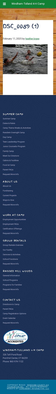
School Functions (10, 259)
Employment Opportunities (14, 219)
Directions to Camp (11, 304)
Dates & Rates (9, 123)
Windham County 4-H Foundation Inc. (28, 386)
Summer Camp (9, 119)
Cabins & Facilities (11, 160)
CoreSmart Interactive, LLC (34, 389)
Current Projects (9, 195)
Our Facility (7, 250)
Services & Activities (11, 254)
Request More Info (11, 174)
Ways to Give (8, 200)
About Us (7, 186)
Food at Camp (9, 165)
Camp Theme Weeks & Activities (17, 128)
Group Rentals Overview (13, 245)
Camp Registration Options (14, 313)
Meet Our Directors (11, 156)
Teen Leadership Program (14, 142)
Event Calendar (9, 318)
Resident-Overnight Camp (14, 132)
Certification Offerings (12, 229)
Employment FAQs (11, 224)
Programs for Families (12, 285)
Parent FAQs (8, 170)
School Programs (10, 280)
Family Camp (8, 151)
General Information (11, 275)
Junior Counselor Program (14, 146)
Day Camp (7, 137)
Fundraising (8, 191)
